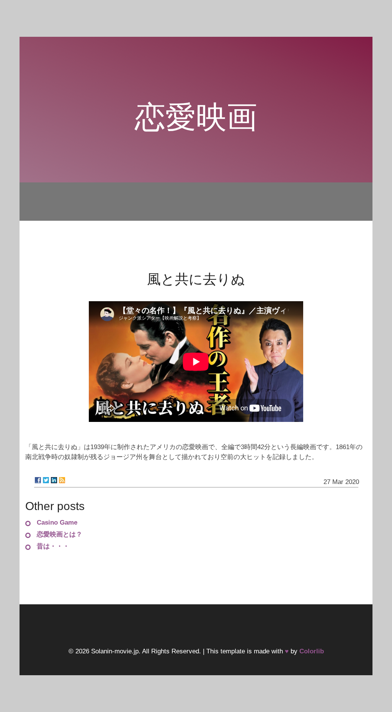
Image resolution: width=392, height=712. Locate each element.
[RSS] (62, 480)
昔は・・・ (53, 546)
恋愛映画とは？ (59, 534)
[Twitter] (46, 480)
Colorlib (311, 651)
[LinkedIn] (54, 480)
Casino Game (57, 522)
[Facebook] (38, 480)
